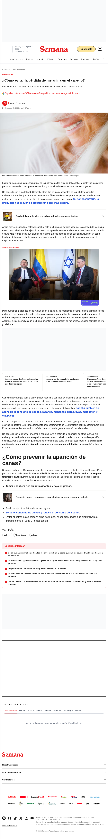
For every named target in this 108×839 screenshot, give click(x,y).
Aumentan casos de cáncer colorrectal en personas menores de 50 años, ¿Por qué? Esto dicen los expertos (21, 381)
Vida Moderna (19, 70)
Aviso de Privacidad (12, 826)
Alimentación (20, 535)
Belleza (34, 535)
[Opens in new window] (9, 818)
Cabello (7, 535)
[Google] (4, 818)
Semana (6, 70)
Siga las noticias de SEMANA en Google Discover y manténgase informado (42, 93)
